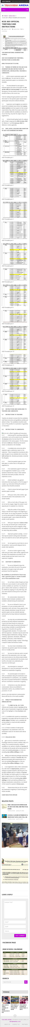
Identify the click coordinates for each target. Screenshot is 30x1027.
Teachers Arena (11, 810)
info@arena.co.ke (15, 1021)
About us (7, 1024)
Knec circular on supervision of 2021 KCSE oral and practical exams (18, 806)
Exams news (17, 29)
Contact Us (16, 1024)
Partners (25, 1024)
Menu (3, 9)
